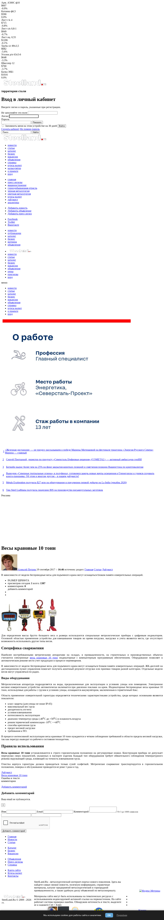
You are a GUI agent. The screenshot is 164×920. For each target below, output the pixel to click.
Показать (37, 122)
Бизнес (11, 850)
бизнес (11, 153)
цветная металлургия (19, 193)
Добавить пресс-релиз (20, 213)
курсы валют (15, 165)
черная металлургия (18, 191)
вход (10, 174)
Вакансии (13, 853)
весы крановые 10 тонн (44, 657)
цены (10, 271)
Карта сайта (14, 870)
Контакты (13, 876)
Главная (89, 569)
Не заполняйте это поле (14, 112)
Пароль (5, 119)
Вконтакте (13, 225)
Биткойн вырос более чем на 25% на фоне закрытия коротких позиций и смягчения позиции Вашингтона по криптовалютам (74, 467)
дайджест (13, 199)
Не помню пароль (30, 129)
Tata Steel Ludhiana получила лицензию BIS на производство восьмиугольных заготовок (54, 490)
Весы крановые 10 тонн (14, 775)
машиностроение (17, 185)
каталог (12, 151)
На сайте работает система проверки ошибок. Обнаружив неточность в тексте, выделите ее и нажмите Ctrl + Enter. (77, 902)
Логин (4, 116)
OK (109, 915)
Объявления (14, 859)
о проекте (13, 171)
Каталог (12, 847)
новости (12, 145)
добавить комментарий (20, 589)
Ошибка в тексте (10, 778)
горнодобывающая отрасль (22, 188)
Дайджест (107, 569)
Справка (12, 864)
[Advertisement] (82, 519)
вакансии (13, 156)
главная (12, 179)
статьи (11, 148)
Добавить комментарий (14, 831)
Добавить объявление (19, 210)
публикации (14, 233)
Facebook (13, 219)
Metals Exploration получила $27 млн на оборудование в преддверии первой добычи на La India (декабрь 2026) (66, 482)
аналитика (13, 202)
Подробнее (122, 915)
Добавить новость (17, 208)
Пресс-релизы (15, 861)
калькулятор (14, 168)
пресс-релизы (15, 182)
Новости (12, 839)
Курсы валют (15, 873)
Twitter (11, 222)
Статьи (98, 569)
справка (12, 162)
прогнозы (13, 274)
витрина (12, 241)
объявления (14, 159)
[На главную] (24, 85)
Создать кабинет (10, 129)
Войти (62, 126)
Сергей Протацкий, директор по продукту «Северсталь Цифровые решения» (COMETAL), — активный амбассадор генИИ (74, 459)
